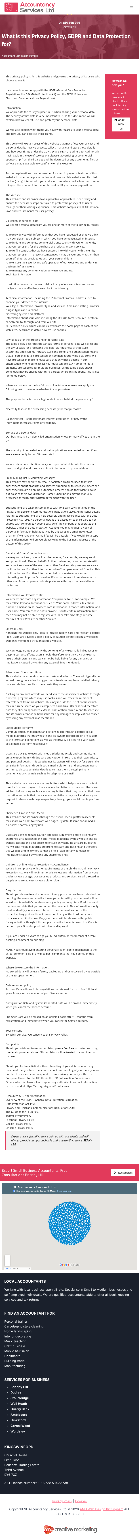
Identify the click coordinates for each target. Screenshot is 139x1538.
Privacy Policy (62, 1501)
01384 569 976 (69, 23)
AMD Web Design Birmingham (101, 1509)
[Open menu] (131, 7)
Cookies (81, 1501)
